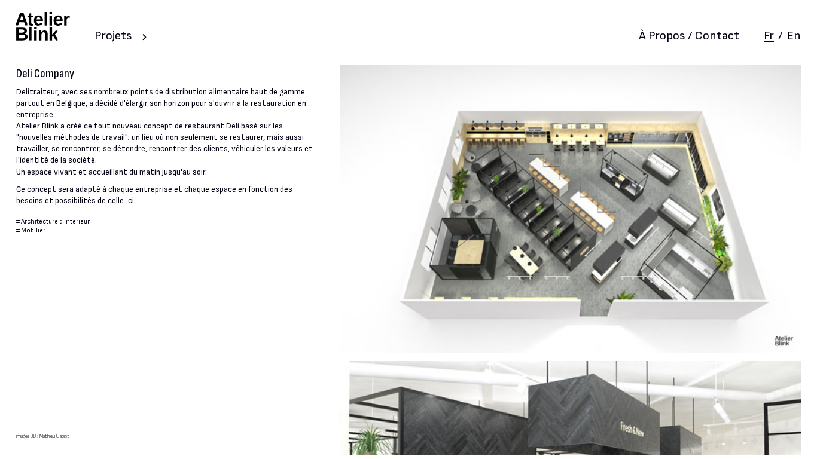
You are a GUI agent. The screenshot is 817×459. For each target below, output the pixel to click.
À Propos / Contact (689, 36)
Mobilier (33, 230)
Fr (769, 36)
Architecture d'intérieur (55, 221)
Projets (113, 36)
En (794, 36)
